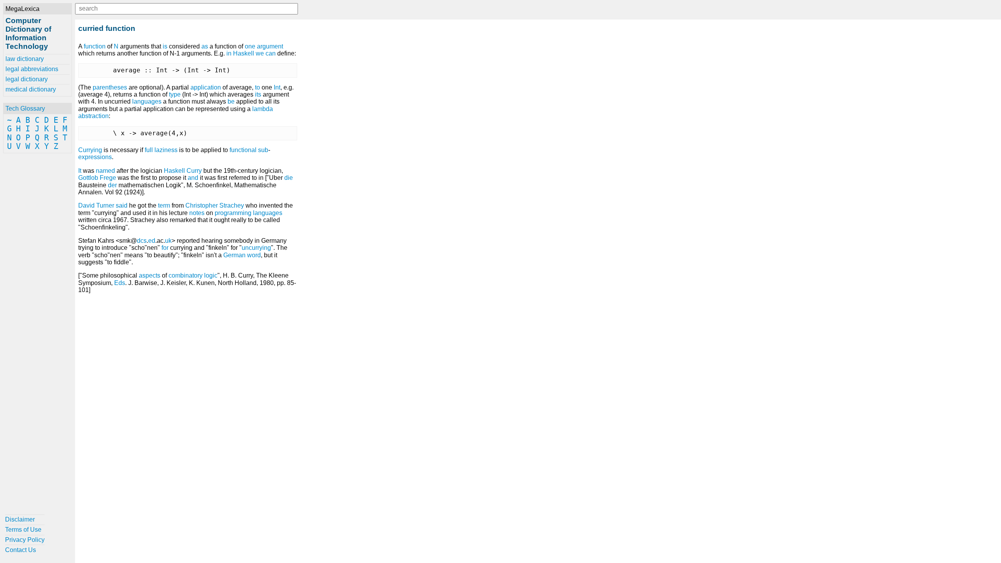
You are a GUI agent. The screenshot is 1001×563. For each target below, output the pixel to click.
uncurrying (256, 247)
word (254, 255)
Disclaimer (20, 519)
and (193, 177)
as (204, 46)
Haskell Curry (183, 170)
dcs (142, 240)
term (164, 205)
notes (197, 213)
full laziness (161, 150)
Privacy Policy (25, 539)
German (234, 255)
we (260, 53)
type (175, 94)
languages (146, 101)
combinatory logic (193, 275)
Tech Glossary (25, 108)
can (270, 53)
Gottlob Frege (97, 177)
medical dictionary (30, 89)
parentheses (110, 87)
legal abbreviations (31, 69)
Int (277, 87)
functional (243, 150)
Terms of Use (23, 529)
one (250, 46)
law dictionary (24, 59)
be (231, 101)
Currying (90, 150)
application (205, 87)
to (257, 87)
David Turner (96, 205)
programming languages (248, 213)
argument (270, 46)
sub (263, 150)
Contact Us (20, 550)
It (79, 170)
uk (168, 240)
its (258, 94)
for (165, 247)
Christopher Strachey (214, 205)
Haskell (243, 53)
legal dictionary (26, 79)
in (228, 53)
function (95, 46)
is (165, 46)
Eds (119, 283)
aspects (149, 275)
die (288, 177)
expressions (95, 157)
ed (151, 240)
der (112, 185)
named (105, 170)
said (121, 205)
